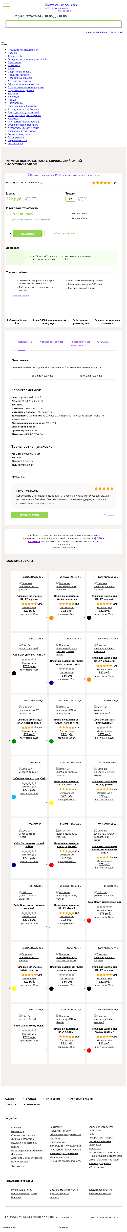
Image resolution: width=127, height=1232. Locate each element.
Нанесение (53, 1098)
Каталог (10, 1098)
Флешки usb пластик (100, 1189)
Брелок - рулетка (59, 1193)
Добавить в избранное (64, 233)
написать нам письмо (106, 1217)
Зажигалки (14, 65)
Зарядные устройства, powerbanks (28, 59)
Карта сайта (64, 1217)
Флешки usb (15, 56)
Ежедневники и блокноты (22, 106)
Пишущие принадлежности (23, 49)
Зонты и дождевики (19, 134)
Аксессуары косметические (23, 127)
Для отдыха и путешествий (23, 112)
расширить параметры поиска (104, 32)
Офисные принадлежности (23, 84)
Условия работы (21, 295)
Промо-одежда (16, 137)
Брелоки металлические (64, 1189)
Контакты (33, 1104)
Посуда (12, 99)
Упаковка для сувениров (22, 131)
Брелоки (13, 52)
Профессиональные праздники (26, 87)
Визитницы (14, 62)
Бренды (31, 1098)
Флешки (54, 1197)
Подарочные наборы (20, 77)
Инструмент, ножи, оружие (23, 121)
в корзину (27, 233)
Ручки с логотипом (21, 1189)
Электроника (15, 102)
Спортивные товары (19, 71)
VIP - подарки (15, 143)
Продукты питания (18, 74)
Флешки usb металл (100, 1193)
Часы (11, 68)
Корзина (63, 1227)
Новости (11, 1104)
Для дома (13, 118)
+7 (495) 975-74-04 (27, 16)
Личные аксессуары (19, 81)
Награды (13, 93)
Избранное (9, 1227)
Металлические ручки (24, 1193)
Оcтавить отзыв (30, 514)
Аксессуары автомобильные (24, 109)
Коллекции (14, 96)
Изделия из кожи (17, 140)
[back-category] (2, 42)
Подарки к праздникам (21, 90)
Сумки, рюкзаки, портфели (23, 124)
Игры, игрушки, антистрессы (24, 115)
